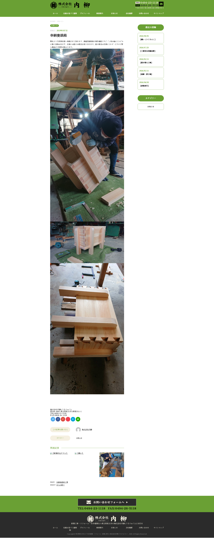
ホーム (55, 13)
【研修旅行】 (144, 86)
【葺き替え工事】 (146, 62)
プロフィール (85, 13)
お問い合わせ (144, 13)
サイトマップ (159, 13)
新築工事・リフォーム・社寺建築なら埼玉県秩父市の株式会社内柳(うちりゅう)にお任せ (107, 524)
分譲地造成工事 (62, 482)
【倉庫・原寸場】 (146, 74)
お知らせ (114, 13)
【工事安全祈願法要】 (147, 51)
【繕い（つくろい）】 (147, 39)
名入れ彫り (60, 485)
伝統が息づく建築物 (70, 14)
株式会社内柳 (87, 429)
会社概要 (129, 13)
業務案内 (99, 13)
